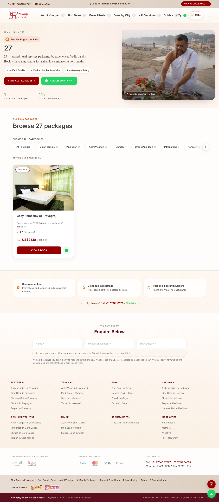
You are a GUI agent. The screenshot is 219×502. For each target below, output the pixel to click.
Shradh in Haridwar (172, 398)
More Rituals (97, 15)
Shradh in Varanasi (71, 398)
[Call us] (179, 15)
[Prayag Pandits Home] (18, 15)
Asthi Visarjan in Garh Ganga (26, 422)
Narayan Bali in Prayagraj (24, 398)
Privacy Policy (130, 480)
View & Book (39, 250)
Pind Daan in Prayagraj (23, 393)
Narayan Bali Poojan (199, 146)
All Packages (23, 146)
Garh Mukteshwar (23, 417)
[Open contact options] (211, 494)
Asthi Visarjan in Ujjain (73, 422)
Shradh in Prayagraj (21, 403)
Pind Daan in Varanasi (72, 393)
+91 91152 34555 (181, 462)
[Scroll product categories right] (205, 147)
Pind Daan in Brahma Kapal (126, 422)
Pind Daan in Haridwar (173, 393)
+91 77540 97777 (161, 462)
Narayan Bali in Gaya (122, 393)
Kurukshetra (168, 422)
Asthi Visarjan (50, 15)
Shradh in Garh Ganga (22, 432)
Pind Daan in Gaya (121, 388)
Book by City (122, 15)
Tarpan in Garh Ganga (22, 437)
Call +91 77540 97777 (112, 303)
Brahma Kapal (121, 417)
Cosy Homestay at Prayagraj (36, 216)
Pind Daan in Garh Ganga (24, 427)
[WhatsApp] (184, 15)
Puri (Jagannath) (170, 437)
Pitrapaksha (171, 146)
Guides (168, 15)
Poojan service (48, 146)
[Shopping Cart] (211, 484)
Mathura (166, 427)
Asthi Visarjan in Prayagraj (24, 388)
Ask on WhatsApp (61, 80)
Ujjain (65, 417)
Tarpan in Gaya (119, 403)
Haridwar (168, 382)
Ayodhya (166, 432)
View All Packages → (196, 4)
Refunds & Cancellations (153, 480)
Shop (16, 32)
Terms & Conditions (110, 480)
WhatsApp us (133, 303)
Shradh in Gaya (120, 398)
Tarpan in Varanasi (71, 403)
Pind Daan (74, 15)
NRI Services (147, 15)
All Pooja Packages (86, 480)
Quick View (45, 207)
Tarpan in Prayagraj (21, 408)
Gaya (115, 382)
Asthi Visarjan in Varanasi (74, 388)
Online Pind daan (145, 146)
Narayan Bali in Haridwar (175, 408)
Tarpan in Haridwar (172, 403)
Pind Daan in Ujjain (71, 427)
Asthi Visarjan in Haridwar (175, 388)
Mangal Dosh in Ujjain (72, 432)
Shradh (121, 146)
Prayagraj (18, 382)
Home (7, 32)
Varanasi (67, 382)
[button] (209, 15)
